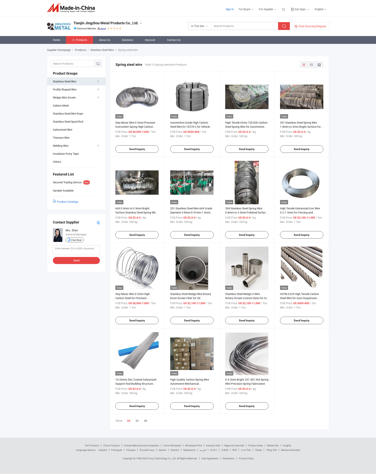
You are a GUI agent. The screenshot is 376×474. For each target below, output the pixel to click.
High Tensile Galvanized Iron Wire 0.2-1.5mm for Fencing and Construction (300, 212)
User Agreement (210, 458)
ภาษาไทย (246, 449)
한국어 (213, 449)
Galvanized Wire (62, 129)
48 (145, 420)
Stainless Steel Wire (64, 81)
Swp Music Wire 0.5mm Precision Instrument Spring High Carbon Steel (135, 127)
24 (128, 420)
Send (76, 260)
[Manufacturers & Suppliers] (72, 7)
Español (103, 449)
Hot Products (92, 445)
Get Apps (300, 9)
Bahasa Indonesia (290, 449)
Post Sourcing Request (312, 26)
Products (81, 40)
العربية (203, 449)
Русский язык (147, 449)
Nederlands (189, 449)
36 (137, 420)
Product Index (255, 445)
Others (57, 162)
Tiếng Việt (271, 449)
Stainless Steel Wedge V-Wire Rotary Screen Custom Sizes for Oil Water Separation (246, 298)
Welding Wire (60, 145)
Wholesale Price (193, 445)
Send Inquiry (137, 149)
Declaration (228, 458)
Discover (150, 40)
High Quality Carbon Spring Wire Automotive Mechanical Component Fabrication (189, 384)
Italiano (162, 449)
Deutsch (175, 449)
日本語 (224, 449)
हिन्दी (234, 449)
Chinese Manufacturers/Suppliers (141, 445)
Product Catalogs (67, 202)
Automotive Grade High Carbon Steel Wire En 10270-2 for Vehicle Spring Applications (190, 127)
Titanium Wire (61, 137)
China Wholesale (172, 445)
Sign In (230, 9)
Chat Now (76, 240)
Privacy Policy (246, 458)
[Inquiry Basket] (284, 9)
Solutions (127, 40)
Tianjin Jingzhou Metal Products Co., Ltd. (105, 23)
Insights (287, 445)
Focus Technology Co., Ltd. (162, 458)
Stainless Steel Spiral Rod (68, 121)
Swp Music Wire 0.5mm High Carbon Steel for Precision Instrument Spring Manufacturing (135, 298)
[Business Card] (98, 222)
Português (116, 449)
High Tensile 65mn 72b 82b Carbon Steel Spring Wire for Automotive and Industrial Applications (246, 127)
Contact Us (174, 40)
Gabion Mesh (61, 105)
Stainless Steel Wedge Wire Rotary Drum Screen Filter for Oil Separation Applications (190, 298)
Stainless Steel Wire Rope (68, 113)
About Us (104, 40)
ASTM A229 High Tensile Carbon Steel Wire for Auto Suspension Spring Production (299, 298)
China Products (111, 445)
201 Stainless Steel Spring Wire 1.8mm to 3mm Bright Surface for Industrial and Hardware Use (300, 127)
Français (131, 449)
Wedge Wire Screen (64, 97)
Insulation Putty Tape (66, 154)
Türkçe (258, 449)
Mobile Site (273, 445)
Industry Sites (213, 445)
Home (56, 40)
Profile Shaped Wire (64, 89)
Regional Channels (234, 445)
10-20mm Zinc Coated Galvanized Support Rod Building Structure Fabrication (135, 384)
